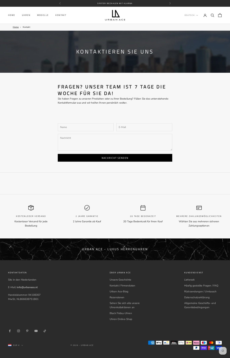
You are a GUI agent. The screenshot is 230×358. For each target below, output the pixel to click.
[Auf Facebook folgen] (9, 331)
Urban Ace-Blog (119, 291)
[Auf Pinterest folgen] (27, 331)
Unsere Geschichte (120, 279)
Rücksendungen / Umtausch (200, 291)
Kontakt (26, 27)
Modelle (43, 15)
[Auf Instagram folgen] (18, 331)
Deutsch (190, 15)
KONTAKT (60, 15)
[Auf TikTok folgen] (44, 331)
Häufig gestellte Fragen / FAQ (201, 285)
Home (11, 15)
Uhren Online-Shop (121, 319)
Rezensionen (117, 297)
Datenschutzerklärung (197, 297)
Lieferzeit (189, 279)
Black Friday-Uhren (121, 313)
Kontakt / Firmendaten (122, 285)
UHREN (26, 15)
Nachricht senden (115, 158)
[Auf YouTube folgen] (36, 331)
